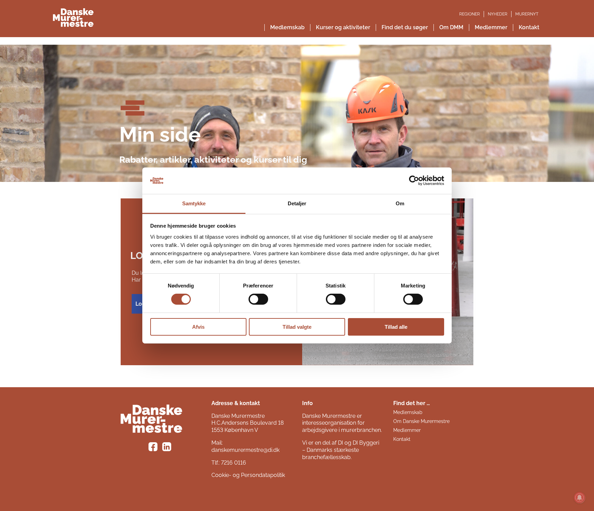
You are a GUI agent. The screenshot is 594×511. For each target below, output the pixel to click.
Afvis (198, 327)
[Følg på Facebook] (154, 447)
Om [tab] (400, 203)
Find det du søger (405, 27)
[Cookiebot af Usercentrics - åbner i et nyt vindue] (414, 180)
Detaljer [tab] (297, 203)
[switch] (258, 299)
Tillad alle (396, 327)
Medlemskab (287, 27)
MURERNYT (526, 14)
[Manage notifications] (579, 497)
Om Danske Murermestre (421, 421)
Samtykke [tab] (194, 203)
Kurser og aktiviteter (343, 27)
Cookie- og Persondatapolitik (248, 475)
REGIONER (469, 14)
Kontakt (529, 27)
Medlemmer (491, 27)
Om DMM (451, 27)
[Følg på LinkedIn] (167, 447)
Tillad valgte (297, 327)
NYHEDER (497, 14)
